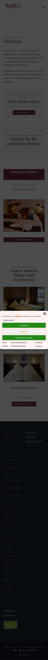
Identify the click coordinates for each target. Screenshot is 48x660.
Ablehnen (24, 331)
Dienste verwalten (8, 320)
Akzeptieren (24, 325)
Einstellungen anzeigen (24, 338)
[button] (45, 314)
